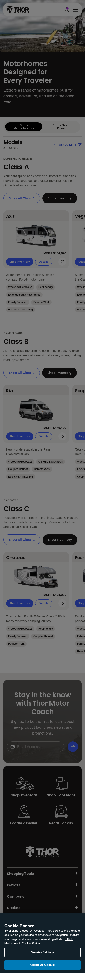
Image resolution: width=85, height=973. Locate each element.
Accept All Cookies (42, 964)
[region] (42, 943)
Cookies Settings (42, 952)
